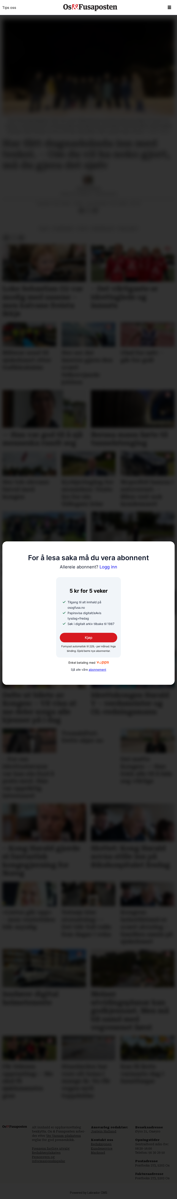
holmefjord (63, 228)
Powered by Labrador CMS (88, 1193)
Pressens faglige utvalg (51, 1148)
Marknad (98, 1152)
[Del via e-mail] (95, 210)
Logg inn (88, 566)
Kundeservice (101, 1148)
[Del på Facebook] (81, 210)
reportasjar (102, 228)
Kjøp (88, 637)
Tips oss (9, 7)
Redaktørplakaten (46, 1152)
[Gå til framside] (90, 7)
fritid (82, 228)
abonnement (97, 669)
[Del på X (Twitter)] (88, 210)
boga (44, 228)
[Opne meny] (169, 7)
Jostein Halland (103, 1131)
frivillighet (128, 228)
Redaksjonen (101, 1144)
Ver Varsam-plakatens (63, 1135)
